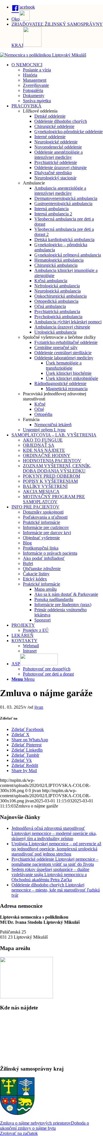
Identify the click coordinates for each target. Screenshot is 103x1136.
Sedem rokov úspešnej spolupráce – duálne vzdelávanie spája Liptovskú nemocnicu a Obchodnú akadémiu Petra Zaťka (50, 874)
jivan (38, 707)
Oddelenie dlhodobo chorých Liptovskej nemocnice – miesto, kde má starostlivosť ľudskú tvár (55, 889)
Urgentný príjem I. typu (44, 429)
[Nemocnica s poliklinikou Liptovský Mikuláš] (43, 55)
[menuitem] (57, 7)
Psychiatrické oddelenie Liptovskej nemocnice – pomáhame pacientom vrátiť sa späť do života (54, 862)
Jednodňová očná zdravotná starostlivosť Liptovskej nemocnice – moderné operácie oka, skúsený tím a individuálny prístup (54, 833)
